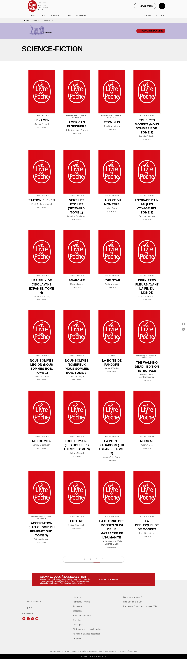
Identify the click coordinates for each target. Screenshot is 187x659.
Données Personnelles (107, 651)
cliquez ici (81, 583)
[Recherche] (162, 6)
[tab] (24, 15)
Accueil (26, 20)
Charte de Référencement (127, 651)
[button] (145, 6)
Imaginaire (36, 20)
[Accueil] (32, 6)
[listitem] (24, 619)
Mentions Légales (56, 651)
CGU (67, 651)
